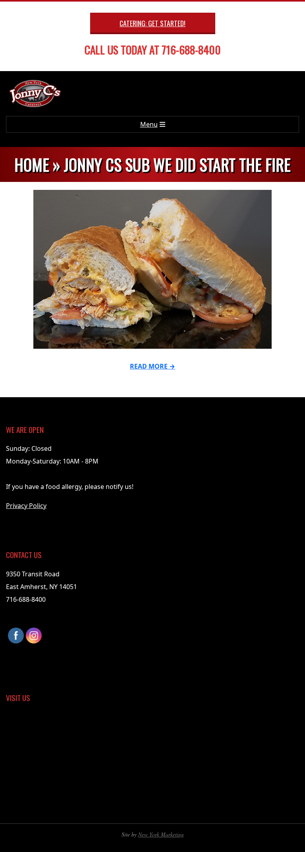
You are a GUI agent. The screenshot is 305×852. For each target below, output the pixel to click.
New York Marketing (161, 834)
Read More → (152, 366)
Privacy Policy (26, 505)
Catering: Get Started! (152, 23)
